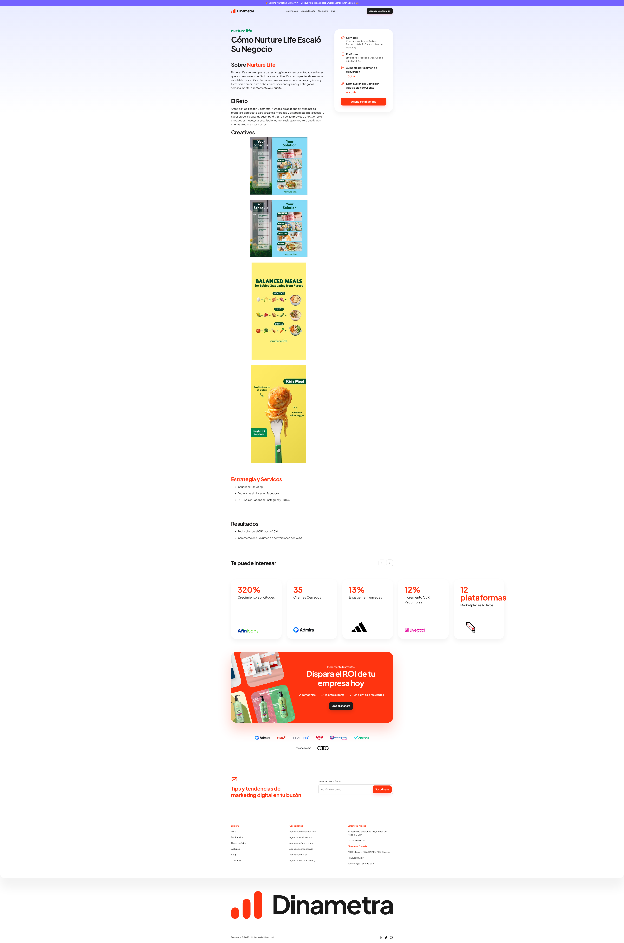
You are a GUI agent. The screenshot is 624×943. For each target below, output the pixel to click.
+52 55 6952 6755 (356, 840)
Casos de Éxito (238, 843)
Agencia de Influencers (300, 837)
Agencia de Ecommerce (301, 843)
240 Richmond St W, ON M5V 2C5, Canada (369, 852)
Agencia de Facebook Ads (302, 831)
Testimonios (237, 837)
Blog (233, 854)
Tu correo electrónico (329, 781)
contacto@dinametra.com (361, 863)
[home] (242, 11)
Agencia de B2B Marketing (302, 860)
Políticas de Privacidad (262, 937)
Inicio (233, 831)
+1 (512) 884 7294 (356, 858)
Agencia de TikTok (298, 854)
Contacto (236, 860)
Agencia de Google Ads (301, 849)
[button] (382, 563)
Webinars (235, 849)
